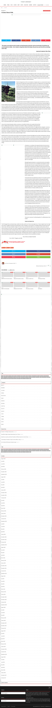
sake (2, 378)
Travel (19, 378)
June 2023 (3, 526)
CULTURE (44, 10)
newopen (30, 377)
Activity (2, 449)
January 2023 (3, 534)
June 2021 (3, 581)
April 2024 (3, 505)
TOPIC (2, 413)
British (7, 449)
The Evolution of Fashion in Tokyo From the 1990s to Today (12, 439)
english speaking (34, 449)
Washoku (27, 378)
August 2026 (3, 458)
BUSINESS (3, 387)
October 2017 (3, 677)
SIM (7, 378)
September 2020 (4, 604)
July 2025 (2, 479)
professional (37, 377)
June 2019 (3, 636)
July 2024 (2, 500)
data (21, 449)
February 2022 (3, 560)
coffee (13, 449)
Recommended (44, 377)
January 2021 (3, 594)
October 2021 (3, 570)
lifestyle (14, 377)
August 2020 (3, 607)
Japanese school (10, 377)
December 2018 (3, 649)
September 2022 (4, 544)
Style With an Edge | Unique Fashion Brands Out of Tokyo (12, 434)
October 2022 (3, 542)
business (10, 449)
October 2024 (3, 497)
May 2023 (2, 529)
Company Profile (3, 706)
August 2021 (3, 576)
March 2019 (3, 641)
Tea (17, 378)
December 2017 (3, 675)
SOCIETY (47, 10)
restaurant (48, 377)
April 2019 (3, 638)
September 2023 (4, 521)
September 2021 (4, 573)
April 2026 (3, 466)
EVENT (2, 398)
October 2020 (3, 602)
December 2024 (3, 492)
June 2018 (3, 662)
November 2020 (3, 599)
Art (4, 449)
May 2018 (2, 664)
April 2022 (3, 555)
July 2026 (2, 461)
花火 (30, 378)
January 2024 (3, 513)
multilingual (22, 377)
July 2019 (2, 633)
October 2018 (3, 651)
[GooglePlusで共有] (26, 40)
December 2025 (3, 471)
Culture (15, 449)
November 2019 (3, 625)
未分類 (2, 424)
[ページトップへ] (49, 687)
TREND (2, 419)
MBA (17, 377)
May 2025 (2, 484)
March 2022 (3, 557)
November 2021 (3, 568)
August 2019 (3, 630)
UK (21, 378)
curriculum (18, 449)
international (5, 377)
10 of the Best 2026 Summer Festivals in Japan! (10, 442)
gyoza (2, 377)
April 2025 (3, 487)
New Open (26, 377)
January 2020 (3, 620)
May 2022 (2, 552)
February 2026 (3, 469)
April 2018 (3, 667)
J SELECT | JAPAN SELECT (41, 706)
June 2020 (3, 612)
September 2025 (4, 474)
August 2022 (3, 547)
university (24, 378)
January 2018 (3, 672)
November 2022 (3, 539)
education (29, 449)
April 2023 (3, 531)
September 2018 (4, 654)
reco (40, 377)
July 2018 (2, 659)
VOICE (2, 421)
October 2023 (3, 518)
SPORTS (2, 411)
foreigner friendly (46, 449)
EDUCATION (3, 395)
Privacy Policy (13, 706)
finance (38, 449)
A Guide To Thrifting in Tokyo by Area (9, 431)
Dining (27, 449)
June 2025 (3, 482)
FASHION (2, 400)
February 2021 (3, 591)
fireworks (41, 449)
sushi (15, 378)
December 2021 (3, 565)
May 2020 (2, 615)
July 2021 (2, 578)
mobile (19, 377)
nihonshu (33, 377)
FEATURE (2, 403)
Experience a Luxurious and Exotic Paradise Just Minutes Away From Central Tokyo (16, 436)
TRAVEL (49, 10)
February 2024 (3, 510)
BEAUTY (2, 385)
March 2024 (3, 508)
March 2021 (3, 589)
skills (10, 378)
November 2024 (3, 495)
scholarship (5, 378)
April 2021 (3, 586)
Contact (8, 706)
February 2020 (3, 617)
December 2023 (3, 516)
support (12, 378)
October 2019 (3, 628)
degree (24, 449)
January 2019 (3, 646)
